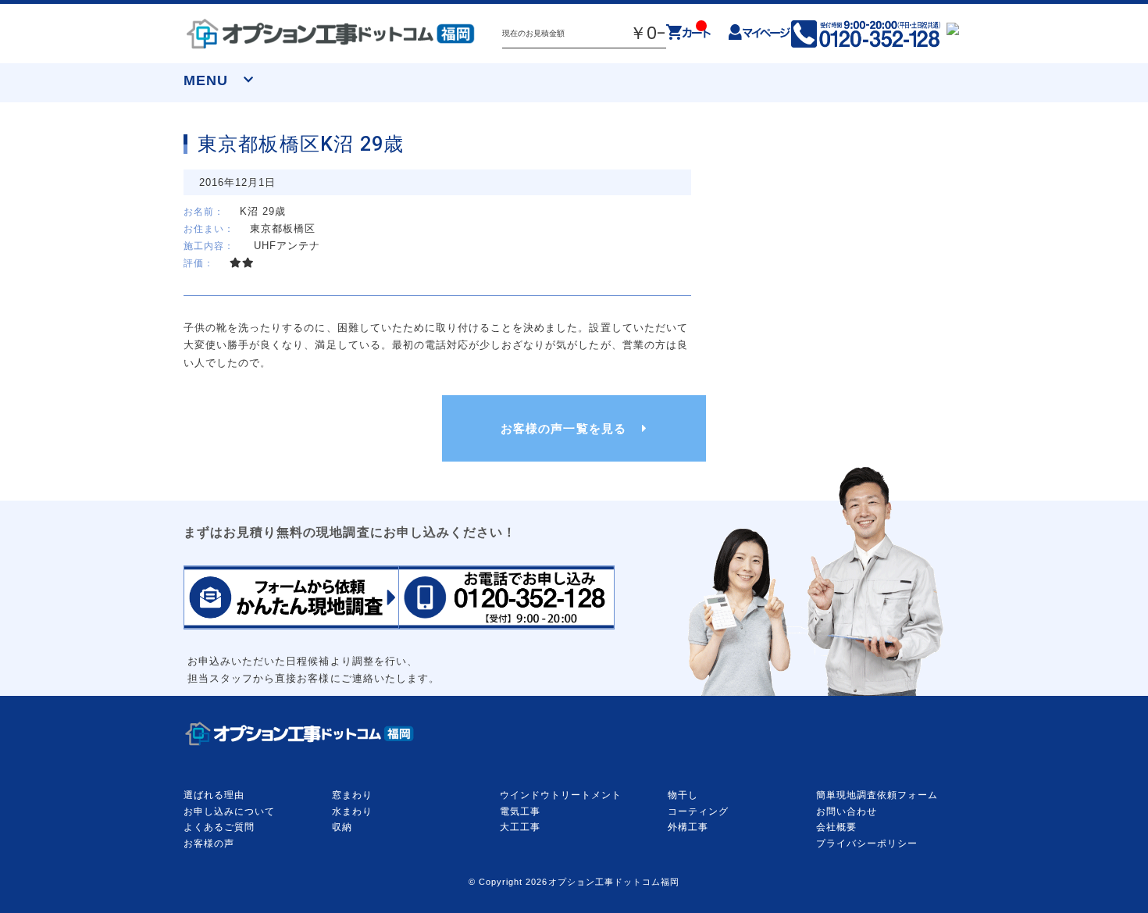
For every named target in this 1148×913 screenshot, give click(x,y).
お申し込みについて (229, 811)
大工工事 (520, 827)
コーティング (698, 811)
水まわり (352, 811)
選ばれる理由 (214, 795)
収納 (342, 827)
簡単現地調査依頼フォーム (877, 795)
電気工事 (520, 811)
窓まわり (352, 795)
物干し (683, 795)
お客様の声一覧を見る (563, 428)
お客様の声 (209, 843)
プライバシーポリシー (867, 843)
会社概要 (836, 827)
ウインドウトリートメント (561, 795)
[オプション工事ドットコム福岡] (331, 34)
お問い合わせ (846, 811)
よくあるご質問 (219, 827)
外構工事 (688, 827)
